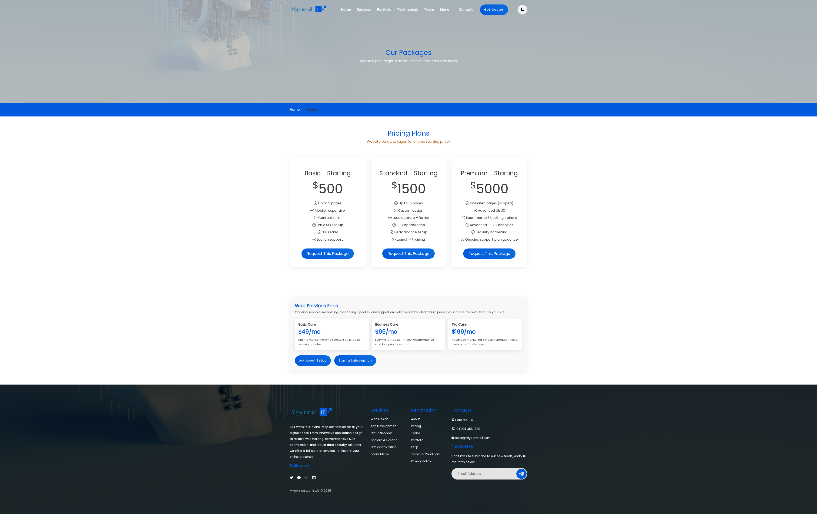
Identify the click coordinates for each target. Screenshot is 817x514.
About (415, 419)
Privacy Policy (421, 461)
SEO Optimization (384, 447)
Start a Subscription (355, 360)
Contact (466, 9)
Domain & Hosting (384, 440)
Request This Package (328, 253)
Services (364, 9)
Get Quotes (494, 9)
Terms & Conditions (426, 454)
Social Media (380, 454)
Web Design (379, 419)
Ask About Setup (313, 360)
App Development (384, 426)
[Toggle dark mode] (522, 9)
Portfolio (384, 9)
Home (346, 9)
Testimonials (407, 9)
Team (429, 9)
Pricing (416, 426)
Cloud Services (382, 433)
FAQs (414, 447)
